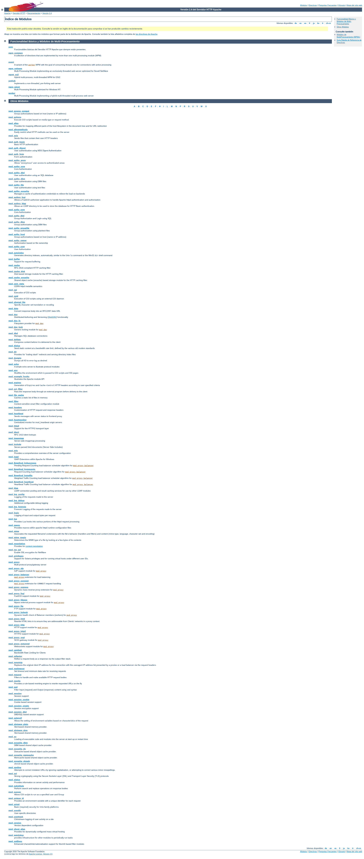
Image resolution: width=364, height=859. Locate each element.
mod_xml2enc (15, 841)
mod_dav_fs (14, 321)
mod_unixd (14, 804)
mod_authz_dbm (17, 222)
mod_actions (15, 117)
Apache (7, 13)
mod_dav (13, 314)
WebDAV (52, 317)
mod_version (15, 823)
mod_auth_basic (17, 142)
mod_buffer (14, 259)
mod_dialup (14, 346)
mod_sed (13, 687)
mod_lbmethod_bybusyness (22, 463)
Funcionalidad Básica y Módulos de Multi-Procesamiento (346, 21)
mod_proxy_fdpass (18, 600)
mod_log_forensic (17, 507)
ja (313, 23)
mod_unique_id (16, 798)
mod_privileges (16, 556)
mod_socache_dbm (18, 743)
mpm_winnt (14, 87)
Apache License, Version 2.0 (40, 854)
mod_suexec (15, 792)
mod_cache (14, 265)
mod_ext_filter (15, 389)
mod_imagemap (16, 438)
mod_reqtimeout (16, 668)
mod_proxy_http (17, 625)
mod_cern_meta (16, 284)
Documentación (33, 13)
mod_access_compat (19, 111)
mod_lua (13, 519)
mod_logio (14, 513)
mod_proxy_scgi (17, 637)
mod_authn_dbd (17, 173)
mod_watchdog (16, 835)
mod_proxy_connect (19, 581)
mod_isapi (14, 457)
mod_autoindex (16, 253)
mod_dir (12, 352)
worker (31, 65)
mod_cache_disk (17, 271)
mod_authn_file (16, 185)
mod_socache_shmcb (19, 761)
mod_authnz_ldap (17, 203)
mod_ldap (13, 488)
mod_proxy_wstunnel (19, 644)
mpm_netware (15, 68)
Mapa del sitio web (354, 5)
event (11, 62)
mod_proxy (14, 562)
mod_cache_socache (19, 277)
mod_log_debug (16, 500)
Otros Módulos (343, 27)
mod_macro (14, 525)
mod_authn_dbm (17, 179)
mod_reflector (15, 656)
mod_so (12, 736)
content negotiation (34, 546)
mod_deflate (15, 339)
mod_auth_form (16, 154)
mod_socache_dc (17, 749)
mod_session (15, 693)
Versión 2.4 (47, 13)
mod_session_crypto (19, 706)
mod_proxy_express (18, 587)
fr (309, 23)
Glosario (341, 5)
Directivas (313, 5)
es (305, 23)
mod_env (13, 370)
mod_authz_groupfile (19, 228)
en (300, 23)
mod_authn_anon (17, 160)
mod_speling (15, 767)
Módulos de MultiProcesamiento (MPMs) (348, 36)
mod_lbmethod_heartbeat (21, 482)
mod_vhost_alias (17, 829)
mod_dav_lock (16, 327)
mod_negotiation (17, 543)
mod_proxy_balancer (83, 466)
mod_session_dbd (18, 712)
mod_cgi (13, 290)
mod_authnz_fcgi (17, 197)
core (11, 47)
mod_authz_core (17, 209)
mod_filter (13, 401)
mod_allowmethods (18, 129)
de (295, 23)
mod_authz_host (17, 234)
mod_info (13, 450)
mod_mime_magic (17, 537)
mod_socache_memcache (21, 755)
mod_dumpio (15, 358)
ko (318, 23)
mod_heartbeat (16, 413)
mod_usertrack (16, 817)
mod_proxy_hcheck (18, 612)
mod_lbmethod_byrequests (22, 469)
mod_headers (15, 407)
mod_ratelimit (15, 650)
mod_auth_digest (17, 148)
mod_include (15, 444)
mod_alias (13, 123)
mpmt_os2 (14, 74)
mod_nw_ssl (15, 550)
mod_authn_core (17, 166)
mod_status (14, 779)
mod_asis (13, 135)
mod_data (13, 308)
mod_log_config (16, 494)
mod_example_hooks (19, 376)
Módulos (303, 5)
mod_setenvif (15, 718)
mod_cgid (13, 296)
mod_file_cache (16, 395)
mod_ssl (13, 773)
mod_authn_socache (19, 191)
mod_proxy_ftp (16, 606)
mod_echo (14, 364)
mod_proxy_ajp (16, 568)
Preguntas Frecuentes (327, 5)
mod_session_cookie (19, 699)
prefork (12, 81)
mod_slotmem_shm (18, 730)
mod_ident (14, 432)
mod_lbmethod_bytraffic (20, 475)
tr (322, 23)
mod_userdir (15, 810)
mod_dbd (13, 333)
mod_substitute (16, 786)
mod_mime (14, 531)
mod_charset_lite (17, 302)
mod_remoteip (15, 662)
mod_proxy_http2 (17, 631)
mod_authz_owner (17, 240)
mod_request (15, 675)
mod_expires (15, 382)
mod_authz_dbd (16, 216)
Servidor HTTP (19, 13)
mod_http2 (14, 426)
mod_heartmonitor (17, 420)
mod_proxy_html (17, 619)
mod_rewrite (14, 681)
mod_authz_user (17, 246)
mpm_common (16, 53)
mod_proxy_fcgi (16, 593)
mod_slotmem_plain (18, 724)
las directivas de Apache (146, 34)
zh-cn (328, 23)
